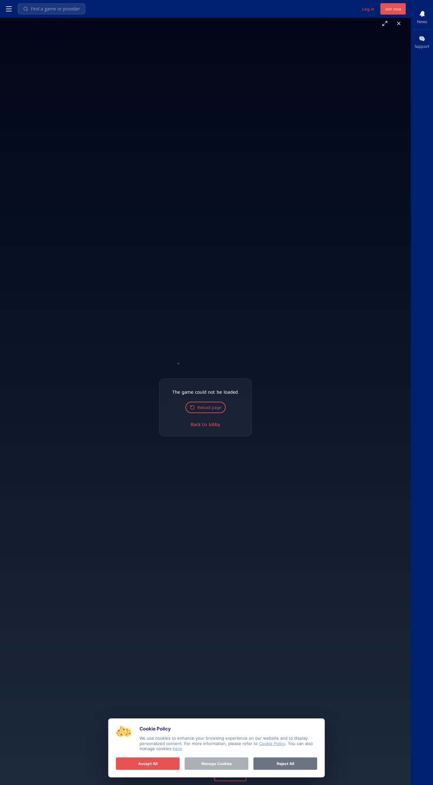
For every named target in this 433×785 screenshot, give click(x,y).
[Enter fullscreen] (385, 23)
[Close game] (398, 23)
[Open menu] (9, 9)
